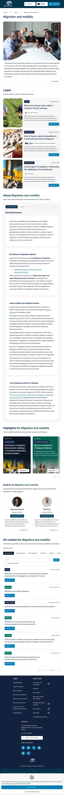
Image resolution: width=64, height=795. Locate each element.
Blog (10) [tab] (52, 553)
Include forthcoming (13, 563)
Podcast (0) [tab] (43, 553)
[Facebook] (28, 748)
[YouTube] (39, 748)
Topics (16, 12)
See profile (23, 530)
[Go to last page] (59, 670)
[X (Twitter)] (28, 753)
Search (56, 560)
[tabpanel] (32, 315)
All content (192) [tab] (8, 553)
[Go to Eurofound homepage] (11, 3)
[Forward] (59, 477)
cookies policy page (24, 782)
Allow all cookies (32, 787)
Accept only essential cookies (32, 792)
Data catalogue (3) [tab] (32, 553)
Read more (52, 124)
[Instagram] (34, 748)
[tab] (12, 206)
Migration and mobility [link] (31, 12)
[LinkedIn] (23, 748)
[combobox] (47, 670)
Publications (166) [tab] (20, 553)
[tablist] (32, 207)
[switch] (6, 563)
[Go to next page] (55, 670)
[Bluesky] (23, 753)
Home (5, 12)
